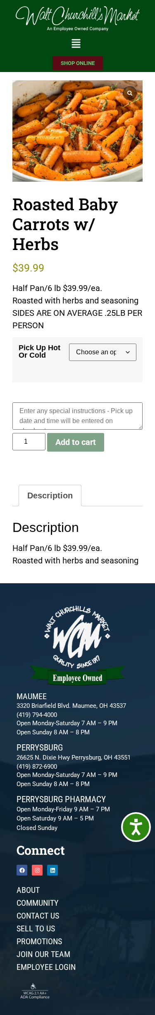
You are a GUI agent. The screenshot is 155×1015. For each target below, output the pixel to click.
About (28, 890)
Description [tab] (50, 495)
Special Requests (44, 397)
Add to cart (75, 442)
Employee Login (46, 967)
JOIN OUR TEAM (43, 954)
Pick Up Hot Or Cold (39, 351)
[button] (75, 44)
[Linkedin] (52, 870)
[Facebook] (22, 870)
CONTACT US (38, 916)
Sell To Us (36, 928)
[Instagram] (37, 870)
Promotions (39, 941)
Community (38, 903)
